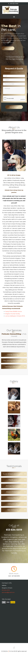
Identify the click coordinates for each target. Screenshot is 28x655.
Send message (14, 107)
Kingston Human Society (12, 313)
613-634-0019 (14, 3)
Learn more (7, 48)
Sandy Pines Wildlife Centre (13, 311)
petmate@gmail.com (8, 592)
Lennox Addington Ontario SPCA (15, 316)
